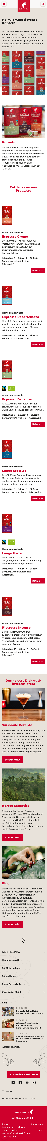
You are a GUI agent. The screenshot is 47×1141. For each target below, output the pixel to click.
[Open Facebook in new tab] (20, 1082)
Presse (5, 1124)
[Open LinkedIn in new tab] (13, 1082)
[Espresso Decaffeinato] (23, 295)
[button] (42, 4)
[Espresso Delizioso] (23, 370)
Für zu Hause (9, 976)
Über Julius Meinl (11, 992)
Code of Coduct (10, 1130)
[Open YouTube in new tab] (27, 1082)
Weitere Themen (11, 1047)
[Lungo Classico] (23, 449)
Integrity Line (9, 1136)
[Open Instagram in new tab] (34, 1082)
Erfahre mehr (12, 760)
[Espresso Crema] (23, 215)
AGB (41, 1130)
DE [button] (32, 1099)
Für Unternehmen (11, 968)
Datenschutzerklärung (14, 1127)
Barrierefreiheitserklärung (16, 1133)
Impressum (37, 1124)
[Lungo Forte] (23, 523)
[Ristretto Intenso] (23, 606)
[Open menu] (4, 4)
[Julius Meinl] (24, 6)
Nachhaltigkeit (10, 960)
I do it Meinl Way (11, 952)
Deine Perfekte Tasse (13, 984)
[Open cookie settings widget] (4, 1137)
